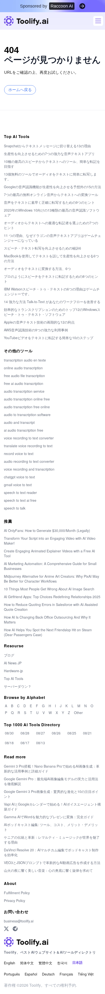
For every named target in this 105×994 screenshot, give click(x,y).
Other (78, 712)
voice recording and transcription (29, 469)
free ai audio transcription (23, 383)
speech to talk (14, 508)
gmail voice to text (18, 484)
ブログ (9, 655)
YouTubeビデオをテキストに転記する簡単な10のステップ (48, 337)
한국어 (62, 962)
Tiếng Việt (86, 974)
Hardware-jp (13, 670)
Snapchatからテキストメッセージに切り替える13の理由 (47, 145)
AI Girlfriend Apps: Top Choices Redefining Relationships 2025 (52, 596)
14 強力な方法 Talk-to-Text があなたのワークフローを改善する (52, 301)
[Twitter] (6, 928)
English (9, 962)
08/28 (25, 733)
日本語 (77, 963)
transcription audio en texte (25, 360)
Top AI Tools (13, 678)
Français (66, 974)
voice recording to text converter (29, 438)
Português (12, 974)
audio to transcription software (27, 414)
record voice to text (18, 453)
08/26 (56, 733)
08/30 (9, 733)
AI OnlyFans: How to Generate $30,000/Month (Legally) (47, 530)
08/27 (40, 733)
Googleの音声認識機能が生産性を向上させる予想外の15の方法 (52, 186)
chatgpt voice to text (19, 476)
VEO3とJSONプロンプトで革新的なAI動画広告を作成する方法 (52, 862)
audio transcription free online (27, 406)
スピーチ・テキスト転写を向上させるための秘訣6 (42, 248)
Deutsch (48, 974)
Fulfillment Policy (17, 892)
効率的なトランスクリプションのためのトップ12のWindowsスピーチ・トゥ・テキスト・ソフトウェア (52, 312)
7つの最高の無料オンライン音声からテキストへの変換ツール (51, 194)
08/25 (71, 733)
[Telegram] (15, 928)
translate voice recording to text (28, 445)
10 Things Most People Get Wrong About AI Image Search (49, 588)
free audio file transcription (24, 375)
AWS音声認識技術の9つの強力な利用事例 (36, 329)
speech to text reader (20, 492)
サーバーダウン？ (17, 686)
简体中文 (27, 962)
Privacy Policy (14, 900)
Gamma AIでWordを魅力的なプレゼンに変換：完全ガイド (49, 816)
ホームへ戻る (20, 90)
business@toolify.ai (18, 921)
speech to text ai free (20, 500)
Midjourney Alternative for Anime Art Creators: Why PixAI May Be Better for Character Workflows (51, 579)
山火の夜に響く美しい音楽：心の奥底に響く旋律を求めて (48, 870)
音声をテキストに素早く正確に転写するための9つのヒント (49, 202)
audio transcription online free (27, 399)
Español (31, 974)
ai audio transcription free (23, 430)
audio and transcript (19, 422)
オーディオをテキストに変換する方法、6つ (37, 268)
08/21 (87, 733)
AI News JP (12, 662)
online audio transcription (23, 367)
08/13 (40, 742)
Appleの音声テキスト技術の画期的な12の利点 (39, 322)
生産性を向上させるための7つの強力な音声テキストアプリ (49, 153)
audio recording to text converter (29, 461)
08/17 (25, 742)
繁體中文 (45, 962)
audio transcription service (24, 391)
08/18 (9, 742)
